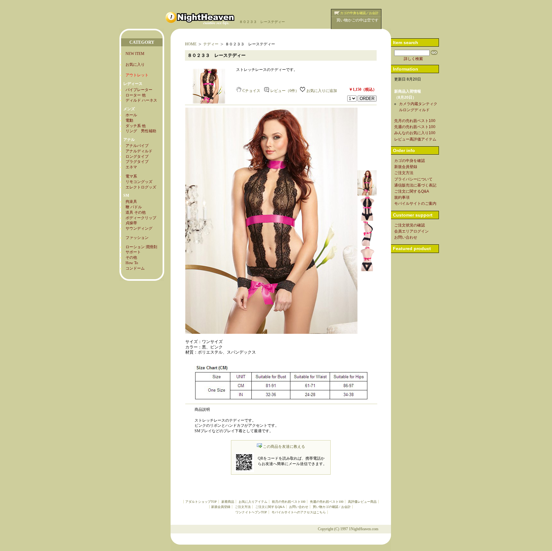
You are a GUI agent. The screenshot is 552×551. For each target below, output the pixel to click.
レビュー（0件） (284, 90)
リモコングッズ (139, 182)
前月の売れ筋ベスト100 (288, 501)
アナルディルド (139, 151)
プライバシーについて (413, 179)
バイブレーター (139, 90)
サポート (133, 252)
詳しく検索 (413, 59)
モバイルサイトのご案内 (415, 203)
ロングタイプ (137, 156)
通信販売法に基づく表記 (415, 185)
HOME (190, 44)
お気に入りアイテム (253, 501)
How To (132, 263)
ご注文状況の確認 (409, 225)
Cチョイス (251, 90)
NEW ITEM (135, 53)
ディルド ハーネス (141, 100)
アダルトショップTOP (201, 501)
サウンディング (139, 228)
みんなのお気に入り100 (414, 133)
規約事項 (402, 197)
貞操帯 (131, 223)
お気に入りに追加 (321, 90)
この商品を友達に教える (284, 446)
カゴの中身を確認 (409, 160)
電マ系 (131, 176)
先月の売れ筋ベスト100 (414, 121)
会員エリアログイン (411, 231)
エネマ (131, 167)
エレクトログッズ (141, 187)
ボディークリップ (141, 218)
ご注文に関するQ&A (270, 507)
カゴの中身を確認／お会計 (359, 13)
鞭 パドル (134, 207)
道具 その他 (136, 212)
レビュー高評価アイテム (415, 139)
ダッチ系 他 (136, 126)
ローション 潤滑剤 (141, 247)
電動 (129, 120)
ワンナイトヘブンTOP (251, 512)
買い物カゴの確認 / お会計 (332, 507)
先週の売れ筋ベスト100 (326, 501)
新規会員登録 (220, 507)
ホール (131, 115)
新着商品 (227, 501)
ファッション (137, 237)
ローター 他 (136, 95)
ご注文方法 (243, 507)
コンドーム (135, 268)
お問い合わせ (298, 507)
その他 (131, 257)
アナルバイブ (137, 145)
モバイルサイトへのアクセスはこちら (299, 512)
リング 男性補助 (141, 131)
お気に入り (135, 64)
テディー (210, 44)
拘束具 (131, 201)
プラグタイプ (137, 161)
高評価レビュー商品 (362, 501)
